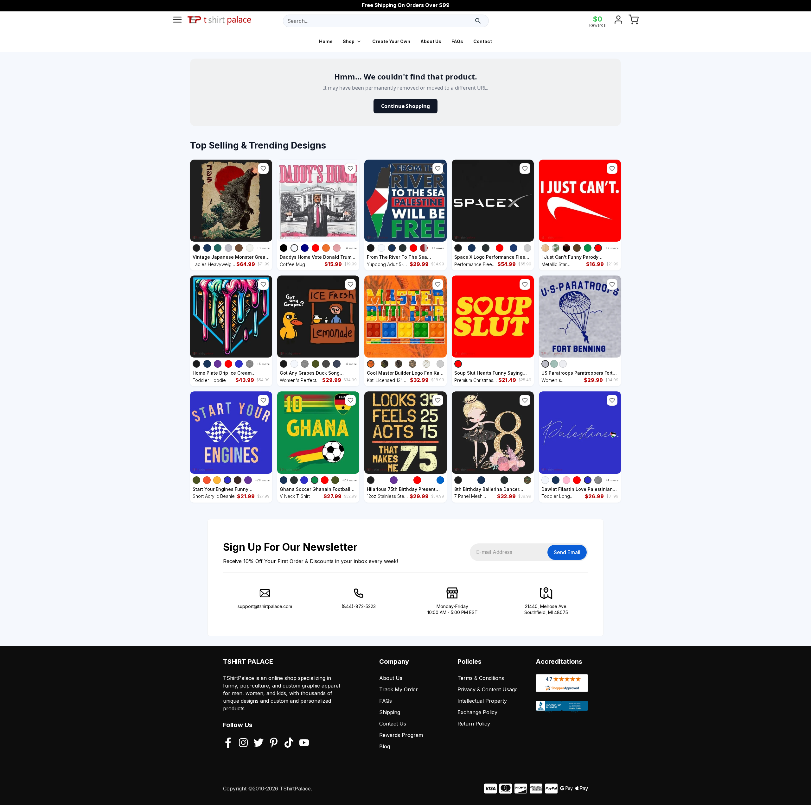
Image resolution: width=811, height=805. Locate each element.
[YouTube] (304, 743)
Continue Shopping (405, 106)
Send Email (567, 552)
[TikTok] (289, 743)
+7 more (437, 248)
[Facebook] (228, 743)
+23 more (349, 480)
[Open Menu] (177, 21)
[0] (633, 21)
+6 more (263, 364)
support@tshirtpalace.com (265, 606)
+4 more (350, 248)
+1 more (612, 480)
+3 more (263, 248)
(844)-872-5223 (359, 606)
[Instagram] (243, 743)
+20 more (262, 480)
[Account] (618, 21)
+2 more (612, 248)
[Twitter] (258, 743)
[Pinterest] (274, 743)
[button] (263, 168)
